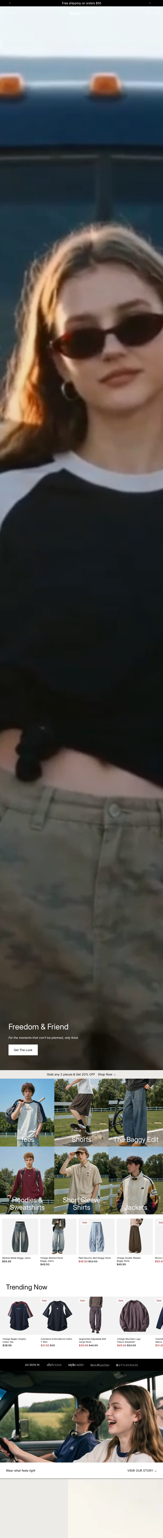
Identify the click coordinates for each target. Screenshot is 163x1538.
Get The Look (23, 1050)
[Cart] (158, 13)
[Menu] (5, 13)
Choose (73, 1248)
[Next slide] (150, 1242)
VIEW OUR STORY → (142, 1470)
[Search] (14, 13)
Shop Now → (107, 1074)
